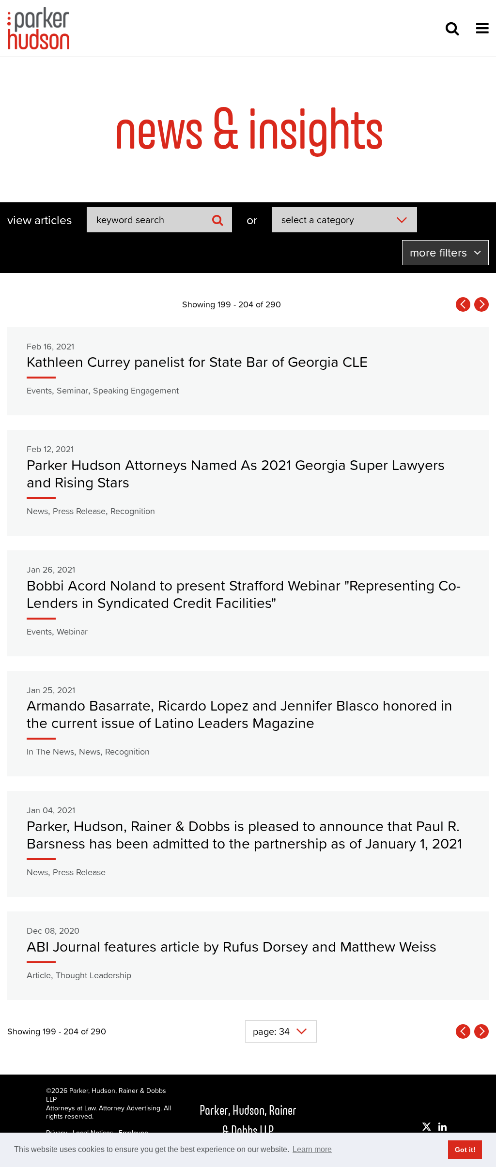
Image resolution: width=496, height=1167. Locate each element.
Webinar (72, 631)
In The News (50, 751)
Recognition (132, 510)
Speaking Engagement (136, 390)
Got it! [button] (465, 1149)
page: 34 (271, 1031)
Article (39, 975)
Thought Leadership (93, 975)
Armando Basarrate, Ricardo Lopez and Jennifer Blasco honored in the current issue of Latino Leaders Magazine (239, 714)
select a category (317, 219)
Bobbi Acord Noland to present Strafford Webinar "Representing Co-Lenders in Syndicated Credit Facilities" (244, 594)
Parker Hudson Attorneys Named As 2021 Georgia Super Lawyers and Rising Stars (236, 473)
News (37, 510)
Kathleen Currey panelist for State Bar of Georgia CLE (197, 362)
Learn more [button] (312, 1149)
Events (39, 390)
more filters (440, 252)
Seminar (72, 390)
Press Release (79, 510)
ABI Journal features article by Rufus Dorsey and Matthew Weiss (231, 946)
